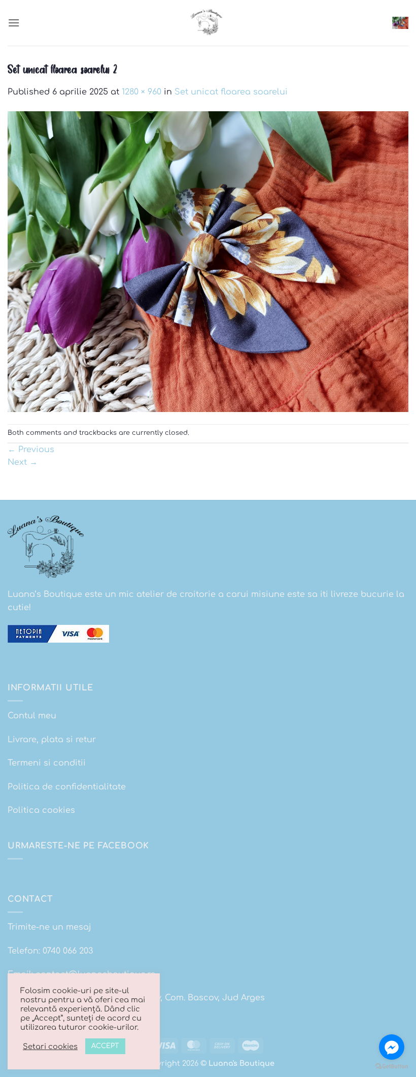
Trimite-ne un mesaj (49, 927)
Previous (31, 449)
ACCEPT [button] (105, 1046)
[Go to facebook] (391, 1047)
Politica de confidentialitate (67, 786)
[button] (14, 22)
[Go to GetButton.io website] (391, 1066)
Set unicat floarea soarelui (231, 92)
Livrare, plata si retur (52, 739)
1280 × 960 (141, 92)
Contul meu (32, 715)
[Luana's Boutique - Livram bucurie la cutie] (208, 23)
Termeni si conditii (47, 763)
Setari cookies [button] (50, 1046)
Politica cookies (41, 810)
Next (23, 462)
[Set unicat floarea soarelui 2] (208, 261)
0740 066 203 (68, 951)
